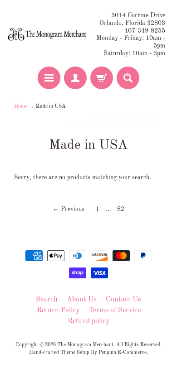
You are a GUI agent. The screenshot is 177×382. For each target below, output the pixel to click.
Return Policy (58, 310)
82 (120, 209)
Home (20, 106)
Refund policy (88, 321)
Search (47, 299)
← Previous (68, 209)
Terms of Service (114, 310)
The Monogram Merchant (85, 345)
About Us (82, 299)
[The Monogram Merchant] (47, 35)
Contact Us (123, 299)
